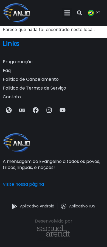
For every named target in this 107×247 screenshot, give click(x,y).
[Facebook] (36, 110)
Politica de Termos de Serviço (34, 88)
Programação (18, 62)
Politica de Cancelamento (31, 79)
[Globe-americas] (9, 110)
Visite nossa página (23, 184)
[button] (67, 13)
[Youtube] (63, 110)
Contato (12, 97)
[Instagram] (49, 110)
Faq (7, 70)
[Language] (22, 110)
